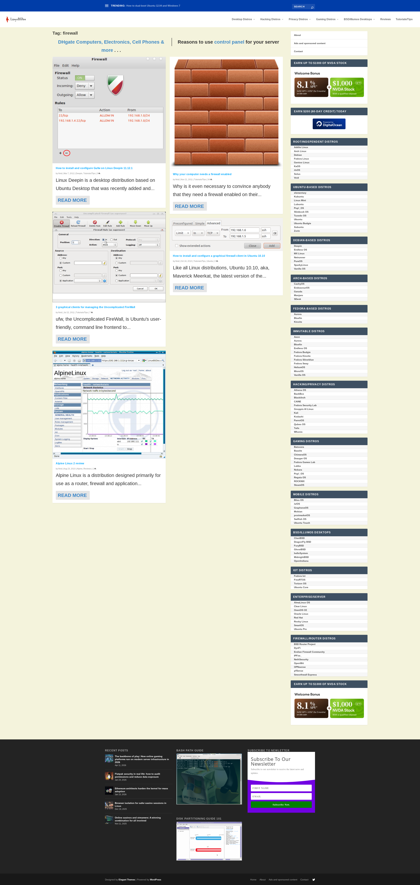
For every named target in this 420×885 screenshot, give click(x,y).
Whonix (298, 432)
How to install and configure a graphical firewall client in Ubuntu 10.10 (219, 255)
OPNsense (300, 667)
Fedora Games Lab (304, 462)
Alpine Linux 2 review (70, 463)
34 (209, 179)
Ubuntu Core (301, 587)
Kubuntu (299, 196)
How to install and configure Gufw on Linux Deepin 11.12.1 (94, 168)
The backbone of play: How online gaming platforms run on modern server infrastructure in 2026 (142, 759)
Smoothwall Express (305, 674)
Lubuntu (299, 204)
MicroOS (299, 371)
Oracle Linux (301, 614)
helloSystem (301, 553)
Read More (72, 200)
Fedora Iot (299, 576)
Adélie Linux (301, 147)
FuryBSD (299, 545)
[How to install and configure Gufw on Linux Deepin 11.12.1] (109, 110)
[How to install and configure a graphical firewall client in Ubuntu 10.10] (226, 234)
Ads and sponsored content (310, 43)
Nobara (298, 469)
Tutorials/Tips (404, 19)
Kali (296, 413)
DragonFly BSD (302, 542)
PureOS (298, 261)
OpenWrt (299, 663)
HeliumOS (299, 367)
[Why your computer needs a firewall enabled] (226, 113)
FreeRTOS (299, 579)
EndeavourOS (301, 287)
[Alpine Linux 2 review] (109, 405)
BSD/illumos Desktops (358, 19)
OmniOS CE (300, 610)
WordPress (155, 879)
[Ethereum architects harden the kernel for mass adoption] (109, 790)
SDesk (297, 299)
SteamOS (299, 485)
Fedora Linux (301, 158)
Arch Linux (300, 151)
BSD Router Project (304, 644)
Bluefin (298, 318)
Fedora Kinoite (302, 356)
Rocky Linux (301, 621)
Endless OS (300, 249)
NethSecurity (301, 659)
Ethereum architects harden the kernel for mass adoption (141, 790)
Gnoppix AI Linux (304, 409)
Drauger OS (300, 458)
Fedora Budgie (302, 352)
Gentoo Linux (301, 162)
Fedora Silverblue (304, 359)
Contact (298, 51)
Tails (296, 428)
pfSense (298, 670)
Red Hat (298, 617)
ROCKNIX (299, 481)
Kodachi (298, 416)
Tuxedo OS (300, 215)
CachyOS (299, 283)
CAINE (297, 401)
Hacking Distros (270, 19)
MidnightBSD (301, 557)
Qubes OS (299, 424)
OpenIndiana (301, 561)
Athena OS (300, 390)
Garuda (298, 291)
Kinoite (298, 322)
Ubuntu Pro (300, 629)
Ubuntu (210, 261)
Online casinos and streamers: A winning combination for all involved (138, 819)
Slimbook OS (301, 212)
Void (296, 177)
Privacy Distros (298, 19)
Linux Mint (300, 200)
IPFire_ (298, 655)
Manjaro (298, 295)
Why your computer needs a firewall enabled (202, 174)
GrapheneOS (301, 507)
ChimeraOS (300, 454)
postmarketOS (302, 515)
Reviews (385, 19)
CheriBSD (299, 538)
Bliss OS (299, 500)
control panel (229, 42)
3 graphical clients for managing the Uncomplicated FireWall (95, 307)
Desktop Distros (242, 19)
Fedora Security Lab (305, 405)
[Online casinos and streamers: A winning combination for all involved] (109, 820)
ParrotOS (299, 420)
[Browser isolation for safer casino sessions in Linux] (109, 805)
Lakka (297, 466)
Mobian (298, 511)
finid (60, 173)
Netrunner (299, 257)
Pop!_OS (299, 208)
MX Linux (299, 253)
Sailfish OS (300, 519)
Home (253, 879)
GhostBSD (300, 549)
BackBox (299, 393)
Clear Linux (300, 606)
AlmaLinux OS (302, 602)
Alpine (80, 469)
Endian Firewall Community (309, 652)
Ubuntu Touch (302, 523)
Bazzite (298, 450)
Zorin (297, 231)
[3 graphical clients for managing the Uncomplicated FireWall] (109, 257)
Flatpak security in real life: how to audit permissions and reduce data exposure (137, 775)
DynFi (297, 648)
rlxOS (297, 170)
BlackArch (299, 397)
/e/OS (297, 504)
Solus (297, 174)
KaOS (297, 166)
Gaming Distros (326, 19)
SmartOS (299, 625)
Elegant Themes (127, 879)
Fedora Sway (301, 363)
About (297, 35)
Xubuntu (299, 227)
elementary (300, 192)
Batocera (299, 447)
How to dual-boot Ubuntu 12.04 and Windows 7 (153, 5)
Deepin (79, 173)
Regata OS (300, 477)
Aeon (297, 337)
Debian (298, 155)
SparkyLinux (301, 265)
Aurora (298, 314)
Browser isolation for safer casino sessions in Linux (140, 804)
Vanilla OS (299, 268)
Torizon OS (300, 583)
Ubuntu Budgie (302, 223)
